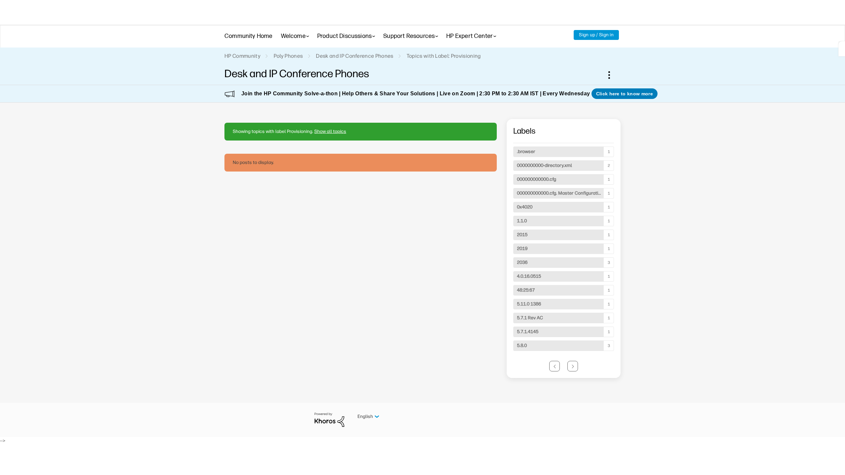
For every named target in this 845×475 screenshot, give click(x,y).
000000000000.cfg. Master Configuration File (564, 193)
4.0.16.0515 (529, 276)
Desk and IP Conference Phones (354, 56)
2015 (522, 235)
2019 (522, 248)
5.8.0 (522, 345)
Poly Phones (288, 56)
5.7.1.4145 (527, 331)
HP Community (242, 56)
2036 (522, 262)
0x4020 (524, 207)
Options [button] (612, 75)
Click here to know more (624, 93)
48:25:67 (526, 290)
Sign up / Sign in (596, 35)
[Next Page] (572, 366)
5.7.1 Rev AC (530, 318)
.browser (526, 151)
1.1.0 (522, 221)
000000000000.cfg (536, 179)
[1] (841, 48)
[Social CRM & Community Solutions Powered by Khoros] (329, 419)
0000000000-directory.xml (544, 165)
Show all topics (330, 131)
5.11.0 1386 (529, 304)
